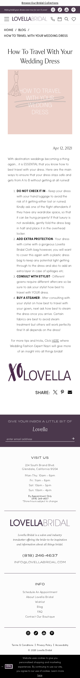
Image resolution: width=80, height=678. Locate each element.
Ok (8, 666)
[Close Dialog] (2, 666)
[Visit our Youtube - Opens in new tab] (66, 9)
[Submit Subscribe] (71, 439)
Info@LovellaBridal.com (40, 562)
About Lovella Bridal (40, 597)
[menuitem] (7, 18)
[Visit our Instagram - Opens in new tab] (53, 9)
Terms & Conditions (23, 645)
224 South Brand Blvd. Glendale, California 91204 (40, 467)
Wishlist (40, 602)
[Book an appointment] (59, 19)
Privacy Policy (44, 645)
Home (8, 30)
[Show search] (66, 19)
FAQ (39, 611)
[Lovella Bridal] (29, 19)
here (39, 675)
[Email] (70, 392)
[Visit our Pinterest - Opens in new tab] (73, 9)
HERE (55, 340)
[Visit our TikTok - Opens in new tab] (60, 9)
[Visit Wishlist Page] (73, 19)
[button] (7, 18)
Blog (22, 30)
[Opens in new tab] (55, 392)
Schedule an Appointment (40, 592)
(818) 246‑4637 (40, 498)
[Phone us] (52, 19)
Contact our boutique (40, 616)
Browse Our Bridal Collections (40, 2)
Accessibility (61, 645)
